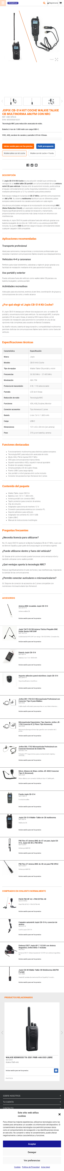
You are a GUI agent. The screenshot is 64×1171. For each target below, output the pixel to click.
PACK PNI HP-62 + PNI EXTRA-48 (32, 899)
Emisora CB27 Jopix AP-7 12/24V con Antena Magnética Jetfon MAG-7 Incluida (37, 947)
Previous (2, 101)
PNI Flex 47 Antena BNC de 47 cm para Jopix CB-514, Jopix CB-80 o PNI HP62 (38, 842)
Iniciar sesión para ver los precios (18, 146)
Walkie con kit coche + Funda (42, 153)
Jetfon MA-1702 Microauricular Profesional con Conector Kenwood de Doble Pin (38, 748)
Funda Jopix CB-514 (27, 794)
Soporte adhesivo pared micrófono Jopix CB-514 (38, 676)
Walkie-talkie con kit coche (14, 153)
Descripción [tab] (9, 175)
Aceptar (32, 1144)
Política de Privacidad (31, 1167)
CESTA (61, 3)
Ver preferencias (32, 1160)
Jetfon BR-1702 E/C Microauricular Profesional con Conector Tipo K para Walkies (39, 700)
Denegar (32, 1152)
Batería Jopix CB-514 (27, 653)
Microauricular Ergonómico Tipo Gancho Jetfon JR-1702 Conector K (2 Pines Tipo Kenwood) (39, 723)
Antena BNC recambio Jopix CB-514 (33, 606)
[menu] (3, 3)
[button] (59, 1114)
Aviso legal (45, 1167)
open (44, 3)
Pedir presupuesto (45, 146)
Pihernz (13, 3)
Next (62, 101)
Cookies (17, 1167)
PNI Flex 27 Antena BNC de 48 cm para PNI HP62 (38, 864)
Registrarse (53, 3)
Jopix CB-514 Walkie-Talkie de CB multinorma (37, 818)
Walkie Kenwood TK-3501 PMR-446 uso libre (29, 1057)
